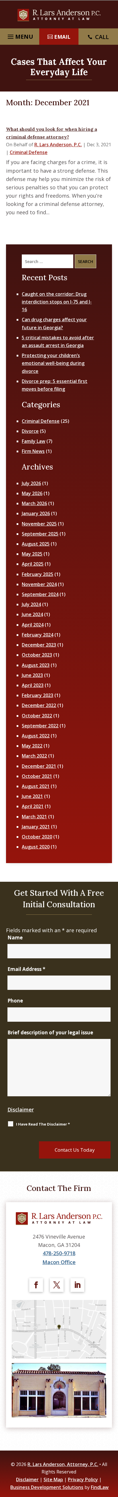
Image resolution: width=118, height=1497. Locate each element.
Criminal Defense (29, 152)
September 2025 (40, 534)
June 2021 (32, 796)
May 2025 (32, 554)
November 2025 (39, 524)
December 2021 (39, 766)
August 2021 (36, 786)
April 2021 (33, 806)
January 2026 (36, 513)
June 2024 (32, 614)
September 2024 (40, 594)
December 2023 (39, 645)
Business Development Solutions (46, 1487)
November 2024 (39, 584)
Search (85, 261)
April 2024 (33, 625)
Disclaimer (20, 1109)
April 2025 (33, 564)
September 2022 (40, 726)
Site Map (53, 1479)
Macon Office (59, 1262)
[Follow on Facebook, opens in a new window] (36, 1285)
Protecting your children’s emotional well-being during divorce (53, 363)
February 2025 (37, 574)
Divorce (30, 431)
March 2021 (34, 816)
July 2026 (31, 483)
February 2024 (37, 635)
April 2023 (33, 685)
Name (15, 937)
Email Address (26, 969)
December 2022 (39, 705)
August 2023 (36, 665)
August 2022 (36, 736)
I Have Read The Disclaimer (43, 1124)
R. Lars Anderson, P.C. (58, 144)
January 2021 (36, 827)
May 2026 (32, 493)
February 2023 (37, 695)
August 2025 (36, 544)
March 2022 (34, 756)
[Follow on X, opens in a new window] (57, 1285)
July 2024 (31, 604)
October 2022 (37, 716)
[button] (112, 1455)
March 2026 (34, 503)
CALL (102, 37)
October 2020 (37, 837)
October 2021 (37, 776)
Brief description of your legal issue (50, 1032)
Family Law (33, 441)
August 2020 (36, 847)
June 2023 (32, 675)
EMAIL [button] (62, 36)
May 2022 (32, 746)
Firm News (33, 451)
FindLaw (100, 1487)
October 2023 (37, 655)
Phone (15, 1000)
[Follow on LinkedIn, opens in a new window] (77, 1285)
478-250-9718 (59, 1253)
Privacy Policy (83, 1479)
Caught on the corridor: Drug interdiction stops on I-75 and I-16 (57, 302)
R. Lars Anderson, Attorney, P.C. (62, 1464)
